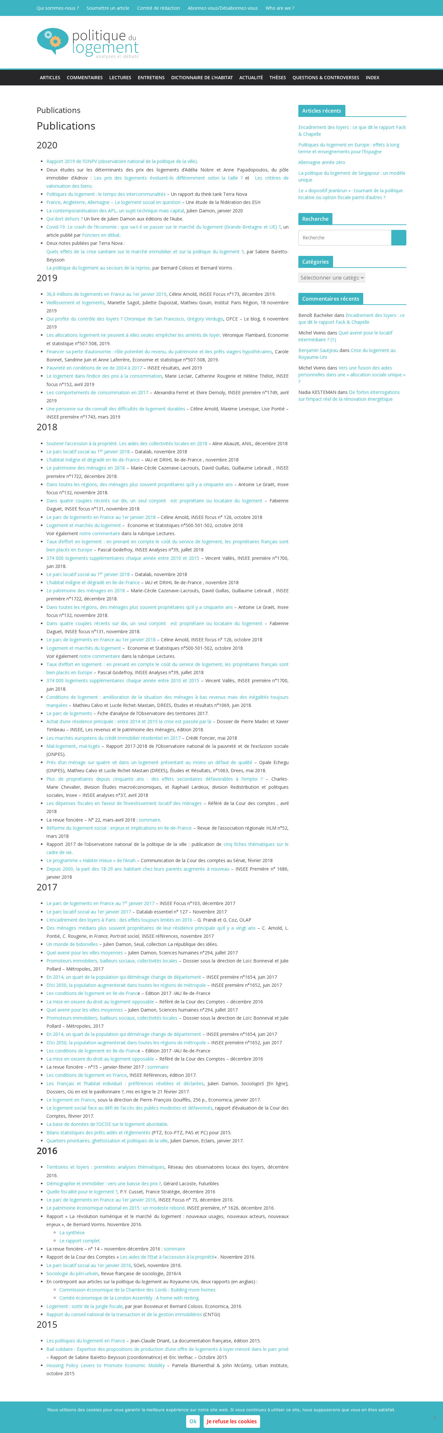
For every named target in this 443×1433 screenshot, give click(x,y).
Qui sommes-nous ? (58, 8)
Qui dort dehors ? (65, 219)
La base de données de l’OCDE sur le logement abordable (106, 1124)
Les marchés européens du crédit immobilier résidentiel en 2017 (113, 738)
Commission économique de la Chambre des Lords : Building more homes (137, 1290)
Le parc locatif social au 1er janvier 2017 (88, 912)
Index (372, 77)
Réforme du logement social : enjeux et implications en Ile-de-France (119, 828)
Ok (193, 1421)
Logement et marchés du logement (83, 525)
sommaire (149, 820)
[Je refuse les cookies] (435, 1417)
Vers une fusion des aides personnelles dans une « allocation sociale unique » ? (351, 374)
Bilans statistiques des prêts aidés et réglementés (98, 1132)
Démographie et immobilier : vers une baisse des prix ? (103, 1183)
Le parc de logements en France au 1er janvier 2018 (101, 517)
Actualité (251, 77)
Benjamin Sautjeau (318, 350)
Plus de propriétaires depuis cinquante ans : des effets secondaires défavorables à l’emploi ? (154, 779)
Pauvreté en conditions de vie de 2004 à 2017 (94, 368)
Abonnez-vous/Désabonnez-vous (223, 8)
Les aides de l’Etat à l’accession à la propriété (167, 1257)
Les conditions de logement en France (86, 1075)
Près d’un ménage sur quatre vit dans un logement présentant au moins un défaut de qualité (149, 762)
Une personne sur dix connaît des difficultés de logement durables (115, 409)
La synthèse (72, 1232)
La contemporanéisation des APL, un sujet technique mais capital (115, 210)
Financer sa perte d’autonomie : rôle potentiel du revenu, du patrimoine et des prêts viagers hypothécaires (159, 351)
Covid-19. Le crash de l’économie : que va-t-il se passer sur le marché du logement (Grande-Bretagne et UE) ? (163, 227)
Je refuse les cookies (232, 1421)
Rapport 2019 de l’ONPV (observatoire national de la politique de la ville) (121, 161)
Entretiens (151, 77)
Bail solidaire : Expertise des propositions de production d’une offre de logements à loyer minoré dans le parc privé (167, 1349)
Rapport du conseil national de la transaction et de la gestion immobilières (124, 1314)
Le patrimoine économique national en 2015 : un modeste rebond (115, 1208)
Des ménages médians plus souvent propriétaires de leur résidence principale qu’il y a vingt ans (151, 928)
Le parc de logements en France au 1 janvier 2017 (100, 903)
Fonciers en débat (101, 235)
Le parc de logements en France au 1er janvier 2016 (101, 1200)
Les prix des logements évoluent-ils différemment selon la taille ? (168, 178)
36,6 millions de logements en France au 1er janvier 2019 (106, 294)
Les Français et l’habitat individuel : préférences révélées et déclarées (125, 1083)
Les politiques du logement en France (85, 1341)
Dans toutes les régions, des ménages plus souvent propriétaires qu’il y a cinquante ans (139, 484)
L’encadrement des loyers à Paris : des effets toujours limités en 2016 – (121, 920)
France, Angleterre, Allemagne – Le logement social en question (113, 202)
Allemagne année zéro (321, 162)
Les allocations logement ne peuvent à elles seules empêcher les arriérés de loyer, (133, 335)
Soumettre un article (108, 8)
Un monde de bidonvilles (72, 944)
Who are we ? (280, 8)
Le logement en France (70, 1100)
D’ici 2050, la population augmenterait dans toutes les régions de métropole (126, 985)
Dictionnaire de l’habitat (202, 77)
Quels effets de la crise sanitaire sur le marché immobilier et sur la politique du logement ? (145, 251)
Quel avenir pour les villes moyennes (84, 952)
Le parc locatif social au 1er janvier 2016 (88, 1265)
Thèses (277, 77)
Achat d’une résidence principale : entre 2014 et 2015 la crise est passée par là (128, 721)
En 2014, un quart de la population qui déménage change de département (123, 977)
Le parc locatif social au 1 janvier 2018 (88, 451)
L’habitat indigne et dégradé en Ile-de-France (93, 460)
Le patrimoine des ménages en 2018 (85, 468)
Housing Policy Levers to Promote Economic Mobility (105, 1365)
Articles (50, 77)
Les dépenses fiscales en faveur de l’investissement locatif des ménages (124, 803)
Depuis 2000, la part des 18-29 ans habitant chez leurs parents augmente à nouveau (137, 869)
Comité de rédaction (158, 8)
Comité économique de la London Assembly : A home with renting (128, 1298)
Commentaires (85, 77)
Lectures (120, 77)
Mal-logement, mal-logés (73, 746)
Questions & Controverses (326, 77)
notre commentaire (99, 533)
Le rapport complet (79, 1241)
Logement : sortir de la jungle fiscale (84, 1306)
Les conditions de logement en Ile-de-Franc (92, 993)
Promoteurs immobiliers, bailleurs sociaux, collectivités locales (111, 961)
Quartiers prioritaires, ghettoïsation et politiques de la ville (107, 1141)
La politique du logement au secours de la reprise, (98, 268)
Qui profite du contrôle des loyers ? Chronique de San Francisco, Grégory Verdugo (134, 319)
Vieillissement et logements (75, 302)
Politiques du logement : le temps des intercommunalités (106, 194)
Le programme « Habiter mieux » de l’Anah (91, 860)
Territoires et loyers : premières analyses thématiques (105, 1167)
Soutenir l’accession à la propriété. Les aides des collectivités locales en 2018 (126, 443)
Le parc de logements (69, 713)
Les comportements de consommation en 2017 (97, 392)
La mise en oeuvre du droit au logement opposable (100, 1002)
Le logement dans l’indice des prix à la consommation (104, 376)
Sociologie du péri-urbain (72, 1273)
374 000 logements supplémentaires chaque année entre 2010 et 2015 (122, 558)
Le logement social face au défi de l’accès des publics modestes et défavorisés (129, 1108)
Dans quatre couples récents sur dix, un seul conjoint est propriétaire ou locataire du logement (154, 500)
